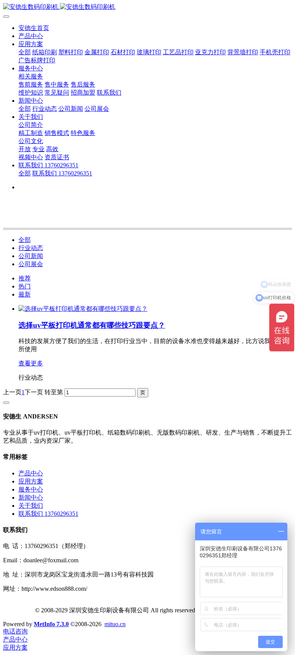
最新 (24, 294)
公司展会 (30, 264)
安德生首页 (33, 28)
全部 (24, 52)
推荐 (24, 278)
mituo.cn (115, 624)
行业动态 (30, 248)
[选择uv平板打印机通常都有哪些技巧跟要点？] (83, 308)
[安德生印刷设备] (147, 7)
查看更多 (30, 363)
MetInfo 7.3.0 (51, 624)
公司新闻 (30, 256)
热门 (24, 286)
